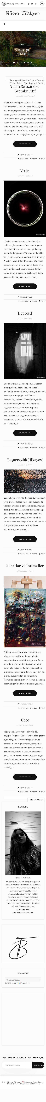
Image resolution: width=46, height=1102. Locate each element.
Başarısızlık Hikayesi (25, 459)
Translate (25, 983)
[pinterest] (32, 4)
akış (23, 44)
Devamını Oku (25, 144)
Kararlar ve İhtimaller (25, 565)
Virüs (25, 170)
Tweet (34, 159)
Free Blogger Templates (28, 1083)
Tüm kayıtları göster (34, 83)
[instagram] (28, 4)
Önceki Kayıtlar (36, 800)
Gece (25, 720)
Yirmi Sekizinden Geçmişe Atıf (25, 88)
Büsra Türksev (23, 13)
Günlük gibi (23, 50)
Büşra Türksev (25, 154)
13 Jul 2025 (23, 54)
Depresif (25, 313)
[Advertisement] (23, 1019)
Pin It (42, 159)
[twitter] (36, 4)
